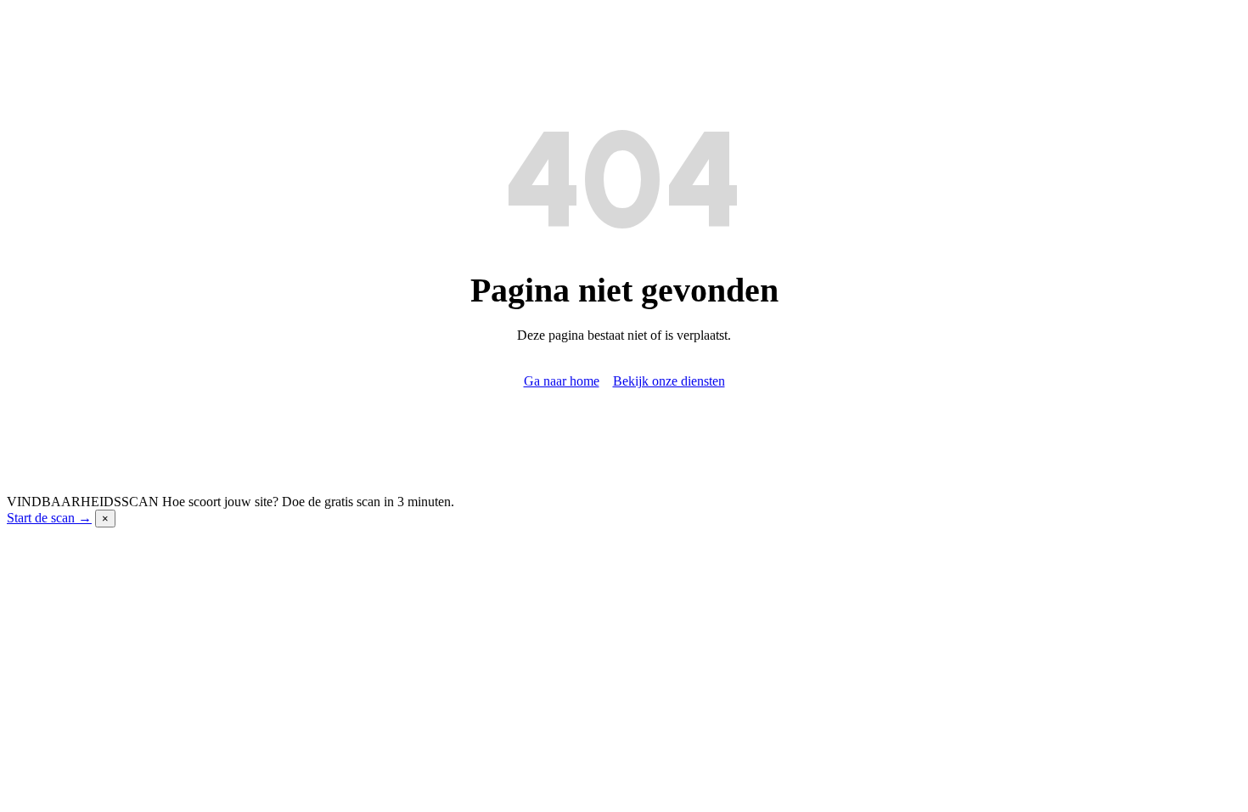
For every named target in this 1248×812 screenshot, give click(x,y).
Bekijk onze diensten (669, 381)
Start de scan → (49, 517)
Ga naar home (561, 381)
